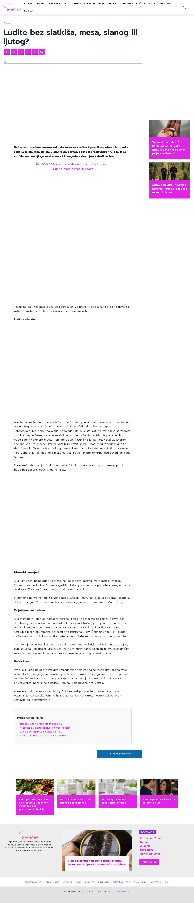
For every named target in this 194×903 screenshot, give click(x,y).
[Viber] (21, 52)
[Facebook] (7, 52)
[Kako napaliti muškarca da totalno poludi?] (159, 787)
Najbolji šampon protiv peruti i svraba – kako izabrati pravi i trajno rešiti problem (96, 863)
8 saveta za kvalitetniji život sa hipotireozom (45, 728)
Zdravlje (7, 23)
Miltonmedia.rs (121, 891)
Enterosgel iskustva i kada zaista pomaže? (115, 801)
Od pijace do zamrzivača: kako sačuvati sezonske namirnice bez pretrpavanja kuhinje (34, 804)
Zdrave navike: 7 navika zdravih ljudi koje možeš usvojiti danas (169, 189)
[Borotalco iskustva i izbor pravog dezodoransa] (76, 787)
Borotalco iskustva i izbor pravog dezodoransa (76, 801)
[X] (35, 52)
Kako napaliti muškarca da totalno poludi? (159, 801)
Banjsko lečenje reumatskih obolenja (41, 724)
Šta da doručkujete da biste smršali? (41, 732)
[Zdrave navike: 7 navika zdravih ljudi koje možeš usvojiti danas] (169, 171)
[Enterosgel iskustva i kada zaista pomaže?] (118, 787)
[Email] (41, 52)
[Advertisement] (72, 255)
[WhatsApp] (14, 52)
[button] (184, 7)
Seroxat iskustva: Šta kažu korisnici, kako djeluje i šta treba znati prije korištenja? (169, 148)
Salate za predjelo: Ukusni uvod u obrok (43, 736)
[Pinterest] (28, 52)
